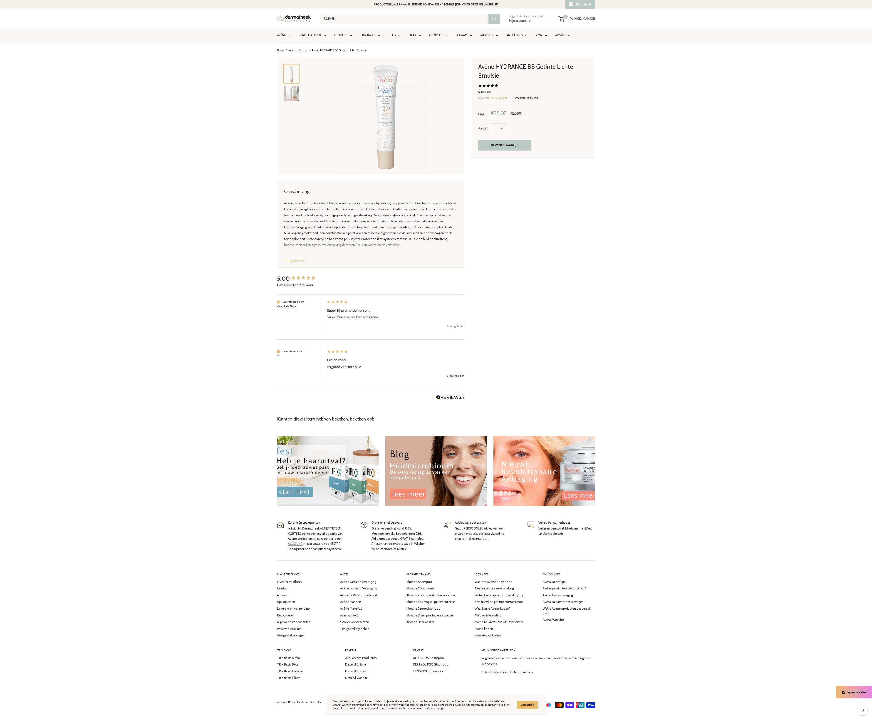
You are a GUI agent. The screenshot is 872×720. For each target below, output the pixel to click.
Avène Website (553, 620)
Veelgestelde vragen (291, 635)
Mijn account (518, 21)
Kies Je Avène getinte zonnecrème (499, 602)
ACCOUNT (295, 544)
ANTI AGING (514, 35)
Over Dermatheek (289, 582)
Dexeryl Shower (356, 671)
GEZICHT (435, 35)
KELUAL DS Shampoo (428, 658)
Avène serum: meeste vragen (563, 602)
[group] (301, 279)
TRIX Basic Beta (287, 664)
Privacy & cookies (289, 629)
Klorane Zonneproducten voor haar (431, 595)
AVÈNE (281, 35)
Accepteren (527, 704)
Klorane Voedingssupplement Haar (430, 602)
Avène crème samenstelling (494, 588)
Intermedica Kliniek (488, 635)
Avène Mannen (350, 602)
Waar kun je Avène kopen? (492, 608)
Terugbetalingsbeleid (354, 629)
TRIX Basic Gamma (290, 671)
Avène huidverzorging (558, 595)
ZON (539, 35)
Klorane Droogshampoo (423, 608)
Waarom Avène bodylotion (493, 582)
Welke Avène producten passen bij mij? (567, 610)
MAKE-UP (486, 35)
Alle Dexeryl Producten (361, 658)
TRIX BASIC (368, 35)
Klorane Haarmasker (420, 622)
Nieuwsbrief (583, 4)
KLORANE (340, 35)
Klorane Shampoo (419, 582)
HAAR (412, 35)
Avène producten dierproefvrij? (564, 588)
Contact (282, 588)
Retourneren (286, 615)
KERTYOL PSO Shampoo (430, 664)
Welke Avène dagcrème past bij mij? (500, 595)
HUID (392, 35)
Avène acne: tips (554, 582)
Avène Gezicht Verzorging (358, 582)
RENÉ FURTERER (310, 35)
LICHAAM (461, 35)
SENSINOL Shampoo (428, 671)
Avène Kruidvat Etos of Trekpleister (499, 622)
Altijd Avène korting (488, 615)
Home (281, 50)
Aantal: (483, 128)
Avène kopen (484, 629)
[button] (533, 89)
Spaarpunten (286, 602)
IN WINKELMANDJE (504, 145)
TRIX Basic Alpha (288, 658)
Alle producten (298, 50)
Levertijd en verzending (293, 608)
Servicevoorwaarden (354, 622)
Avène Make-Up (351, 608)
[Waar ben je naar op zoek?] (494, 19)
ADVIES (560, 35)
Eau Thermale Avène (492, 97)
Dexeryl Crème (355, 664)
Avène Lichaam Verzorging (358, 588)
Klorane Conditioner (420, 588)
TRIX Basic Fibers (288, 678)
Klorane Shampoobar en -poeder (429, 615)
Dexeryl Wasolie (356, 678)
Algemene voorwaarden (293, 622)
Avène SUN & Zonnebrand (358, 595)
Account (283, 595)
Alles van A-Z (349, 615)
